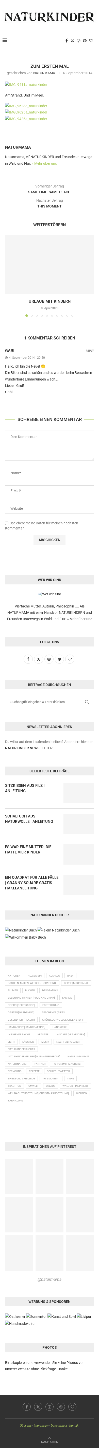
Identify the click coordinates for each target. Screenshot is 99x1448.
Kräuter (43, 1034)
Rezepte (34, 1071)
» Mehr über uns (44, 163)
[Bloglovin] (91, 40)
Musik (45, 1041)
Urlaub (50, 1085)
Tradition (14, 1085)
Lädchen (28, 1041)
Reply (90, 350)
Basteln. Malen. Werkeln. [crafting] (32, 983)
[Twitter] (72, 40)
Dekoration (50, 990)
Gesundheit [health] (21, 1019)
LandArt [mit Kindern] (70, 1034)
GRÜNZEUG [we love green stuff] (63, 1019)
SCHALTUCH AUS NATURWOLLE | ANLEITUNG (29, 819)
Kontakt (74, 1425)
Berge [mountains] (76, 983)
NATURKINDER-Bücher (21, 1049)
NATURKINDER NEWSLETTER (29, 748)
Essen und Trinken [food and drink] (31, 997)
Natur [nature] (17, 1063)
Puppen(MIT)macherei (67, 1063)
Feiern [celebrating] (21, 1005)
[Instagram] (78, 40)
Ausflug (54, 975)
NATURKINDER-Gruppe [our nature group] (34, 1056)
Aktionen (14, 975)
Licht (11, 1041)
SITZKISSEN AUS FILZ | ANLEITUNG (25, 788)
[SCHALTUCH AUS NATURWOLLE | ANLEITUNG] (78, 824)
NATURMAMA (44, 73)
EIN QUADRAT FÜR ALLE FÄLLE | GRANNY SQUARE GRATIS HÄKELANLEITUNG (31, 882)
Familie (67, 997)
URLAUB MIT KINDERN (50, 301)
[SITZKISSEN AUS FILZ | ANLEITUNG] (78, 793)
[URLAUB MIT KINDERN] (49, 264)
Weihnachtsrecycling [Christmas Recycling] (38, 1093)
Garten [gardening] (21, 1012)
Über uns (25, 1425)
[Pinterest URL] (19, 1176)
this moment (51, 1078)
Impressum (41, 1425)
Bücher (30, 990)
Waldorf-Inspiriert (75, 1085)
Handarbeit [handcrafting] (26, 1027)
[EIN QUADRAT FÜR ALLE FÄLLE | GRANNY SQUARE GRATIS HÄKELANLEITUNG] (78, 885)
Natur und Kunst (78, 1056)
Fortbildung (50, 1005)
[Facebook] (66, 40)
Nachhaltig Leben (68, 1041)
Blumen (13, 990)
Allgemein (35, 975)
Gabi (9, 350)
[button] (9, 276)
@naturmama (49, 1279)
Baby (70, 975)
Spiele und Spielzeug (21, 1078)
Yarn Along (15, 1100)
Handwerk (60, 1027)
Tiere (70, 1078)
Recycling (15, 1071)
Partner (40, 1063)
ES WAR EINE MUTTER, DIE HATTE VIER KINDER (28, 849)
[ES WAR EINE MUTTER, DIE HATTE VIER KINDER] (78, 854)
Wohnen (81, 1093)
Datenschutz (59, 1425)
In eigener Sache (19, 1034)
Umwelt (33, 1085)
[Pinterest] (85, 40)
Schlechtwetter (58, 1071)
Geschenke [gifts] (53, 1012)
